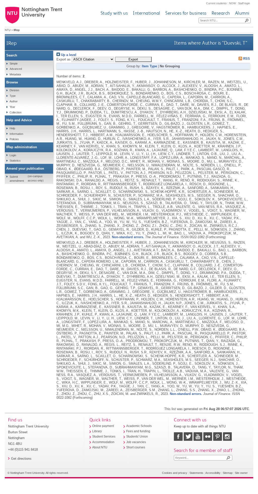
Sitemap (228, 472)
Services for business (186, 13)
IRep (11, 43)
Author (14, 101)
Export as (63, 59)
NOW (232, 3)
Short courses (135, 447)
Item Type (149, 66)
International (146, 13)
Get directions (21, 458)
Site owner (241, 472)
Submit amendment (17, 178)
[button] (133, 59)
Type (13, 95)
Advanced (16, 68)
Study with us (114, 13)
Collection (15, 112)
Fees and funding (138, 431)
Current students (216, 3)
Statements (196, 472)
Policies (14, 139)
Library (97, 431)
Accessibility (212, 472)
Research (221, 13)
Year (12, 106)
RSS (246, 58)
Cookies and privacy (174, 472)
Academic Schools (139, 425)
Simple (14, 63)
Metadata (15, 74)
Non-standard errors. (128, 237)
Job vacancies (136, 442)
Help (12, 128)
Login (13, 155)
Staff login (244, 3)
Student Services (103, 436)
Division (14, 90)
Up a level (68, 55)
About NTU (99, 447)
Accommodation (103, 442)
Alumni (242, 13)
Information (16, 133)
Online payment (103, 425)
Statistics (15, 160)
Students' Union (137, 436)
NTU (8, 30)
